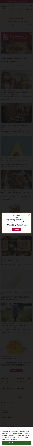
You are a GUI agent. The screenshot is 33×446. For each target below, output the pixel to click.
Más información (12, 439)
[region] (16, 436)
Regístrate (16, 229)
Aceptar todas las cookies (16, 443)
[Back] (29, 215)
